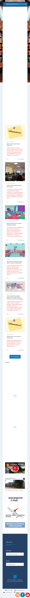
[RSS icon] (15, 583)
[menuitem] (9, 590)
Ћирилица (8, 544)
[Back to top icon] (15, 576)
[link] (15, 370)
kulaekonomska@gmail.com (11, 39)
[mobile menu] (25, 4)
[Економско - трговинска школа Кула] (15, 4)
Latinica (13, 544)
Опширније (21, 159)
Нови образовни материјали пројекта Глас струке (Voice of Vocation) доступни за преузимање (15, 297)
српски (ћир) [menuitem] (10, 590)
